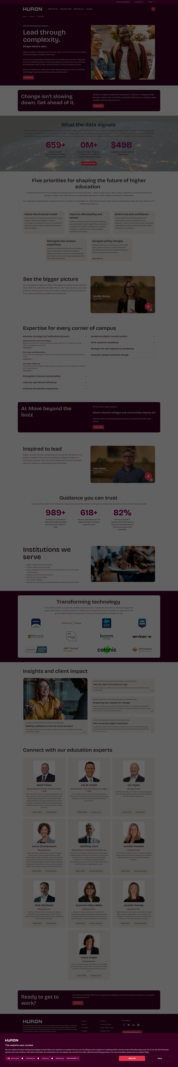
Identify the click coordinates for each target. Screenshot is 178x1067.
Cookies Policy (143, 1052)
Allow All (131, 1058)
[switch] (13, 1058)
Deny (160, 1058)
